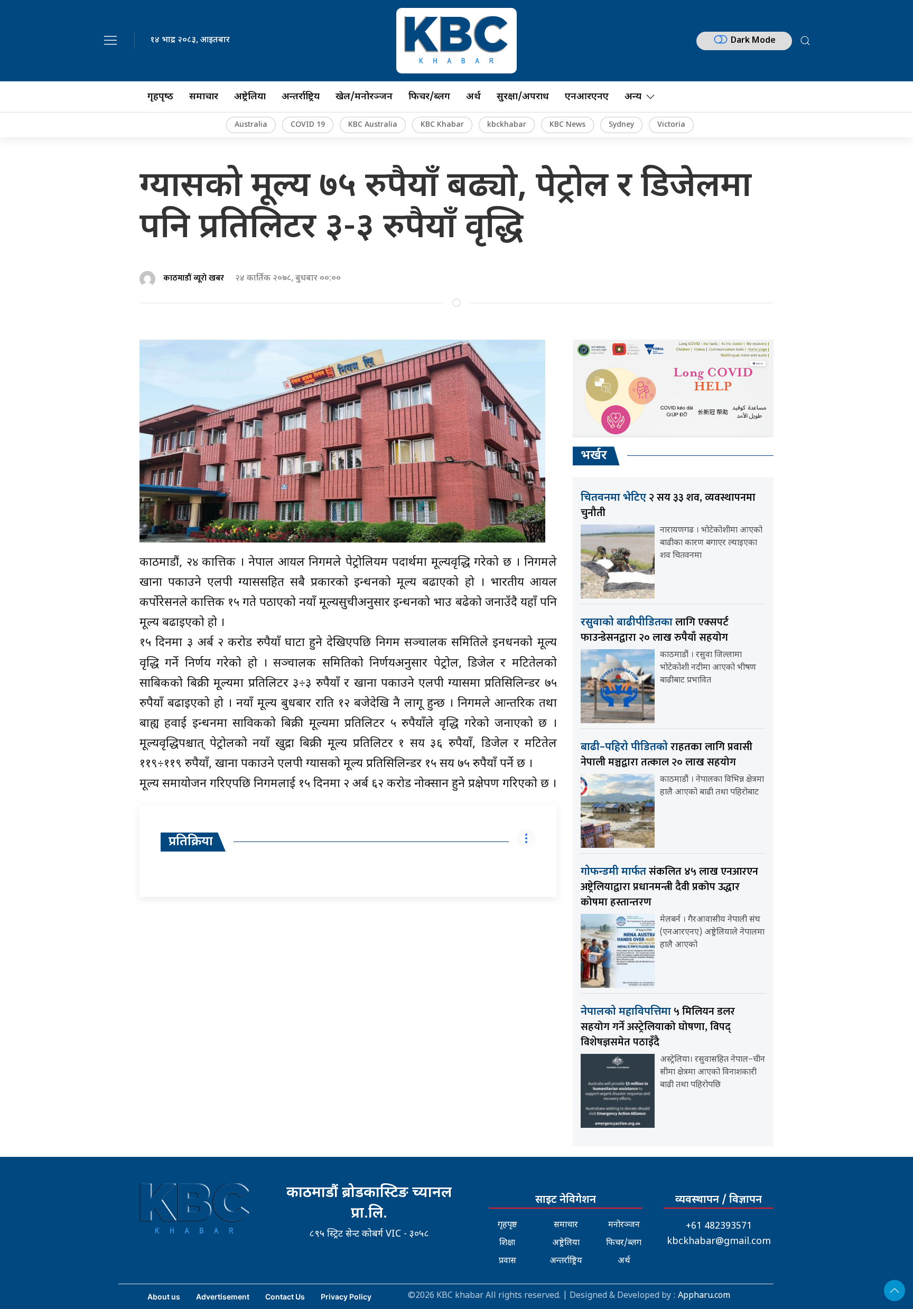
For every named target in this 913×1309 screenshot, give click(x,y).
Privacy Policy (346, 1296)
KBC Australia (372, 125)
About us (163, 1296)
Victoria (671, 125)
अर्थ (473, 97)
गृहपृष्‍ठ (160, 97)
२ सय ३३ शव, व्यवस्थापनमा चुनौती (668, 505)
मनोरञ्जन (624, 1225)
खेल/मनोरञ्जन (364, 97)
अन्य (633, 97)
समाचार (203, 97)
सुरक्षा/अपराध (523, 97)
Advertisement (222, 1296)
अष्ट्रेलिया (250, 97)
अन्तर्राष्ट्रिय (301, 97)
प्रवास (507, 1261)
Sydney (621, 125)
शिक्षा (507, 1243)
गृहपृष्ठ (507, 1225)
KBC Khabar (442, 125)
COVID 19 (308, 125)
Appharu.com (704, 1296)
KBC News (567, 125)
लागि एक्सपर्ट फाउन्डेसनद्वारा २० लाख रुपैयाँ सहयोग (655, 630)
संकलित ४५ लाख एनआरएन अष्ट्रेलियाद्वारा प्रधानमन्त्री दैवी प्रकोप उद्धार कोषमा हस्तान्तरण (669, 887)
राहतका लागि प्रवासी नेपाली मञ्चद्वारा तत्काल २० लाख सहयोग (666, 754)
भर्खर (594, 455)
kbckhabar (506, 125)
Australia (251, 125)
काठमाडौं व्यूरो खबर (193, 278)
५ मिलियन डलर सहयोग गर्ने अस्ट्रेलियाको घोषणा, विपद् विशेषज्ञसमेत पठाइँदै (658, 1027)
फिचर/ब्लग (429, 97)
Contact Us (285, 1296)
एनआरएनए (587, 97)
